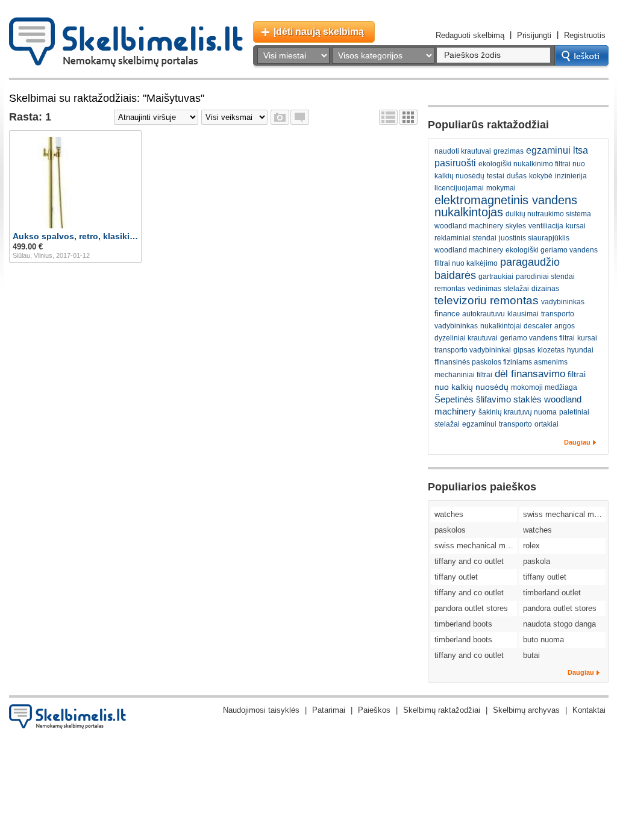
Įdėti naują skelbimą (319, 32)
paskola (536, 561)
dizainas (545, 288)
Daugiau (577, 442)
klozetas (551, 350)
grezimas (508, 151)
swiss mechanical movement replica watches (564, 514)
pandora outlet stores (471, 608)
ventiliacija (545, 226)
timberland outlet (552, 592)
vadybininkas (562, 302)
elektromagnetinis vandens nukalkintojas (505, 206)
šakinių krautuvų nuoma (517, 412)
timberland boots (463, 623)
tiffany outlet (456, 576)
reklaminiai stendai (465, 238)
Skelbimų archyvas (526, 710)
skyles (516, 226)
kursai (576, 226)
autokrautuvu (483, 314)
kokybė (541, 176)
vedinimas (484, 288)
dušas (517, 176)
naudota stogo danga (559, 623)
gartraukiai (495, 276)
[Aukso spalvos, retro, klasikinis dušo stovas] (75, 182)
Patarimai (328, 710)
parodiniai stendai (545, 276)
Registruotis (585, 35)
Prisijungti (534, 35)
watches (448, 514)
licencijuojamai (459, 188)
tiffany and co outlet (469, 561)
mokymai (501, 188)
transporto (515, 424)
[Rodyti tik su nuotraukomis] (280, 117)
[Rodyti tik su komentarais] (299, 117)
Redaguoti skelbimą (470, 35)
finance (447, 313)
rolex (531, 545)
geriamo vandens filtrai (537, 338)
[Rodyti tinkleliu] (408, 117)
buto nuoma (543, 639)
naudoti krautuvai (462, 151)
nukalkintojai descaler (516, 326)
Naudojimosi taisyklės (261, 710)
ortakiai (546, 424)
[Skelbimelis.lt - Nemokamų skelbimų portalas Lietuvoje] (126, 42)
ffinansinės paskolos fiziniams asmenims (501, 362)
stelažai (516, 288)
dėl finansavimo (530, 374)
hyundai (580, 350)
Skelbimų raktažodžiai (441, 710)
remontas (449, 288)
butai (531, 655)
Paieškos (374, 710)
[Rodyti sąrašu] (388, 117)
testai (495, 176)
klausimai (523, 314)
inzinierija (571, 176)
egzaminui (479, 424)
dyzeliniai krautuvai (466, 338)
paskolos (450, 529)
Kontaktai (589, 710)
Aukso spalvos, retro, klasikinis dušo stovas (75, 236)
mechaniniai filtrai (463, 375)
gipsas (524, 350)
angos (564, 326)
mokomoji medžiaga (544, 387)
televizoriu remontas (486, 300)
